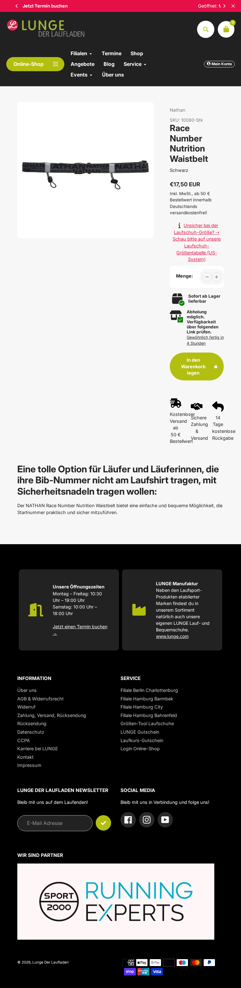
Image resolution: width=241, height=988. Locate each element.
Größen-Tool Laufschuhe (147, 723)
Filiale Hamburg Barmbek (146, 698)
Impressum (29, 765)
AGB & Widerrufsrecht (40, 698)
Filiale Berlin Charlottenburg (149, 690)
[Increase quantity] (216, 277)
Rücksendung (31, 723)
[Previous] (17, 6)
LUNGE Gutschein (139, 732)
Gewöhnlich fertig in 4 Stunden (205, 340)
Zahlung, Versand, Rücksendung (51, 715)
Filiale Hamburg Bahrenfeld (148, 715)
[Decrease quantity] (207, 277)
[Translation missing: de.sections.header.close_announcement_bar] (233, 6)
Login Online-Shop (140, 748)
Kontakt (25, 757)
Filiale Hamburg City (141, 706)
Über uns (27, 690)
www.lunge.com (172, 636)
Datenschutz (30, 732)
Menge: (184, 276)
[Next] (224, 6)
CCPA (23, 740)
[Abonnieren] (103, 823)
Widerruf (26, 706)
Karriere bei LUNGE (37, 748)
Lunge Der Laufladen (50, 962)
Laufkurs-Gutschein (141, 740)
